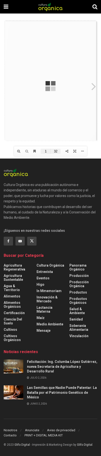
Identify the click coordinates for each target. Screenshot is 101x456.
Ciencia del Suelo (13, 321)
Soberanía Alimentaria (78, 328)
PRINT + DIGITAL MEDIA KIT (44, 435)
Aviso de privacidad (61, 430)
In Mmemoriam (49, 291)
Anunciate (32, 430)
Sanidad (76, 319)
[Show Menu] (6, 6)
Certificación (14, 313)
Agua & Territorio (12, 288)
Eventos (43, 278)
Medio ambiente (50, 324)
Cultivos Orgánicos (12, 338)
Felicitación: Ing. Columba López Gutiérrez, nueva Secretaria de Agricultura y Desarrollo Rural (62, 366)
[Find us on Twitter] (32, 241)
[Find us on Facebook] (8, 241)
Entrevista (45, 272)
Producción (79, 276)
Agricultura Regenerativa (14, 267)
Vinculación (78, 336)
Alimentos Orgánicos (12, 304)
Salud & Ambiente (77, 311)
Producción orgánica (79, 284)
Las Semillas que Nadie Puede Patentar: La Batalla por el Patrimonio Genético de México (62, 392)
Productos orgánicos (78, 301)
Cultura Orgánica (50, 265)
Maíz (41, 318)
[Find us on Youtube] (20, 241)
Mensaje (43, 331)
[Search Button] (94, 6)
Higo (40, 284)
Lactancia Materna (44, 309)
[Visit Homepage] (50, 6)
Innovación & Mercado (47, 299)
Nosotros (10, 430)
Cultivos (10, 330)
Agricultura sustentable (13, 278)
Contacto (10, 435)
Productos (78, 292)
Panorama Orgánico (78, 267)
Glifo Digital (22, 444)
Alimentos (12, 296)
